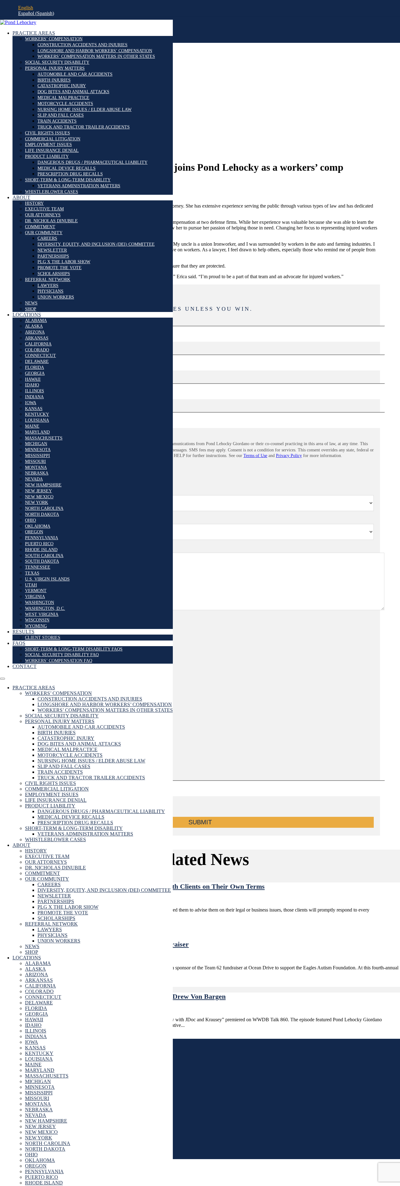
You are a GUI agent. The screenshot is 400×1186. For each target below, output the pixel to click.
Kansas (33, 408)
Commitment (40, 226)
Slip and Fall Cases (61, 115)
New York (36, 502)
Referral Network (47, 279)
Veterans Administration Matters (79, 185)
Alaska (34, 326)
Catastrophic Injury (62, 85)
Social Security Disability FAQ (62, 654)
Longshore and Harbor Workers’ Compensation (95, 50)
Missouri (35, 461)
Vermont (36, 590)
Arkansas (36, 338)
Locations (26, 314)
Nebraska (36, 473)
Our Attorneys (43, 215)
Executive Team (44, 209)
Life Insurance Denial (52, 150)
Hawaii (33, 379)
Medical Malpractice (63, 97)
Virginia (35, 596)
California (38, 344)
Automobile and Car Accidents (75, 74)
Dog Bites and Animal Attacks (73, 91)
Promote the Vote (60, 267)
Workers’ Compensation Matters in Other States (96, 56)
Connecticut (40, 355)
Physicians (50, 291)
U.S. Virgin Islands (47, 579)
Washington (39, 602)
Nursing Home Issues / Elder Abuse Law (85, 109)
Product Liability (47, 156)
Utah (31, 585)
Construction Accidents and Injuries (83, 45)
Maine (32, 426)
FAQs (18, 643)
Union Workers (56, 297)
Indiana (34, 396)
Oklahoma (37, 526)
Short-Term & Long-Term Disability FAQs (73, 649)
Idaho (32, 385)
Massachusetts (43, 438)
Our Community (43, 232)
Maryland (37, 432)
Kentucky (37, 414)
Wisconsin (37, 620)
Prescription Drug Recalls (70, 174)
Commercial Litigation (52, 139)
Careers (47, 238)
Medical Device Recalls (67, 168)
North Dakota (42, 514)
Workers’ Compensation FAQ (58, 660)
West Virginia (41, 614)
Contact (24, 666)
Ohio (30, 520)
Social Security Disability (57, 62)
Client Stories (42, 637)
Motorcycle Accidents (65, 103)
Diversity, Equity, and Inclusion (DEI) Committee (96, 244)
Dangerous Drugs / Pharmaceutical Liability (93, 162)
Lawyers (48, 285)
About (21, 197)
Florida (34, 367)
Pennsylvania (41, 537)
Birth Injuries (54, 80)
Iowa (30, 402)
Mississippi (37, 455)
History (34, 203)
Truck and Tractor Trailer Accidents (84, 127)
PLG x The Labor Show (64, 261)
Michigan (36, 443)
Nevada (34, 479)
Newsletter (52, 250)
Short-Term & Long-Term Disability (68, 180)
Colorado (37, 350)
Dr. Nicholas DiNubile (51, 221)
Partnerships (53, 256)
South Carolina (44, 555)
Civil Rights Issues (47, 133)
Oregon (34, 532)
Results (23, 631)
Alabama (36, 320)
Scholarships (54, 273)
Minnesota (38, 449)
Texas (32, 573)
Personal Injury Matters (55, 68)
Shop (30, 309)
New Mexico (39, 497)
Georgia (35, 373)
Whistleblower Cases (51, 191)
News (31, 303)
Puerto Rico (39, 543)
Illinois (34, 391)
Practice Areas (33, 33)
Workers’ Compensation (53, 39)
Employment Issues (48, 144)
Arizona (35, 332)
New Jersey (38, 491)
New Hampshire (43, 485)
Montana (36, 467)
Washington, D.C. (45, 608)
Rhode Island (41, 549)
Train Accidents (57, 121)
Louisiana (37, 420)
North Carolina (44, 508)
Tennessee (37, 567)
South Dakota (42, 561)
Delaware (37, 361)
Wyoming (36, 626)
